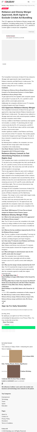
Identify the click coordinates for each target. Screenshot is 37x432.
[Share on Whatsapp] (3, 70)
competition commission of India (19, 292)
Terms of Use (23, 315)
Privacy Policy (27, 318)
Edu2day (9, 2)
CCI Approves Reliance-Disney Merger (13, 90)
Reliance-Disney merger (9, 296)
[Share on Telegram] (7, 74)
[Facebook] (8, 428)
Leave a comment (19, 381)
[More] (16, 31)
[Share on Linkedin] (3, 74)
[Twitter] (9, 428)
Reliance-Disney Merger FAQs (13, 94)
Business (5, 8)
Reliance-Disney (25, 294)
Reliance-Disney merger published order (13, 299)
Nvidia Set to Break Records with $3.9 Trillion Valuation (18, 282)
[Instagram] (10, 428)
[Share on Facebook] (5, 31)
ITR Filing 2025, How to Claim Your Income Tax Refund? (18, 280)
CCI (8, 292)
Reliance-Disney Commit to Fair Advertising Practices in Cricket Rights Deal (18, 92)
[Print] (13, 31)
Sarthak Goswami (10, 35)
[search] (26, 2)
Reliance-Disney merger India (24, 296)
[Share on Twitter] (8, 31)
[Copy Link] (11, 31)
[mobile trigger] (3, 2)
